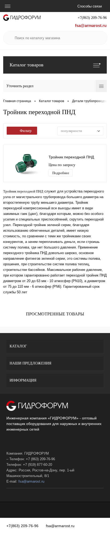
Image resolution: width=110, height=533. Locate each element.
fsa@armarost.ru (91, 25)
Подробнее (60, 173)
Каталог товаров (27, 64)
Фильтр (26, 131)
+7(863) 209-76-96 (92, 18)
